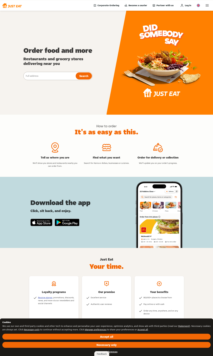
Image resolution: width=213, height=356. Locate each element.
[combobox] (49, 76)
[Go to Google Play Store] (67, 222)
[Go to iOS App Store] (41, 222)
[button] (12, 5)
